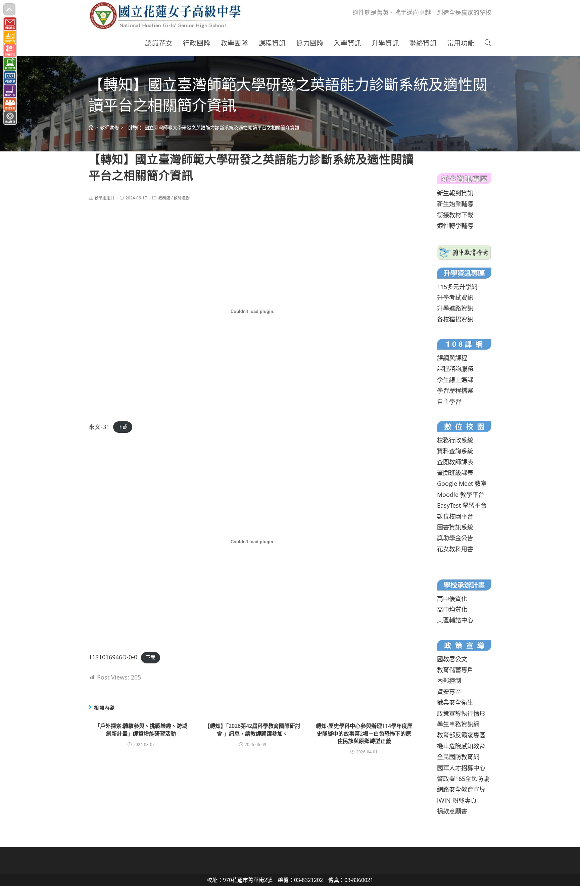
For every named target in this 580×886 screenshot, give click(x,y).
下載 (122, 427)
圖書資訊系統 (455, 527)
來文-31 (99, 427)
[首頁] (91, 127)
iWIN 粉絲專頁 (457, 800)
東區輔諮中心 (455, 620)
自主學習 (449, 402)
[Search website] (488, 43)
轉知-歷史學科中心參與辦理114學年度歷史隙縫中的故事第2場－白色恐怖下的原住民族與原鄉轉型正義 (364, 733)
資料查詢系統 (455, 451)
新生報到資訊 (455, 193)
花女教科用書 (455, 549)
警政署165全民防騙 (463, 779)
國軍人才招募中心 (461, 768)
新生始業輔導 (455, 204)
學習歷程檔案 (455, 390)
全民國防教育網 (458, 757)
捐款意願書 (452, 811)
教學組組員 (104, 198)
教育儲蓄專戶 (455, 670)
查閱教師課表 (455, 462)
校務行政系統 (455, 440)
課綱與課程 (452, 358)
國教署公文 (452, 659)
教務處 (164, 198)
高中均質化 (452, 609)
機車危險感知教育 (461, 746)
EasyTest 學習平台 (462, 505)
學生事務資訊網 (458, 724)
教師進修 (182, 198)
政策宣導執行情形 (461, 713)
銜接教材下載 (455, 215)
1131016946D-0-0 (113, 657)
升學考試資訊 (455, 297)
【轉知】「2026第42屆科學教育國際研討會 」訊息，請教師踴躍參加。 (252, 729)
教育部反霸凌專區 (461, 735)
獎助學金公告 (455, 538)
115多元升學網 (457, 287)
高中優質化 (452, 599)
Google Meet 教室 (462, 483)
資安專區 (449, 692)
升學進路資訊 (455, 308)
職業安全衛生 (455, 702)
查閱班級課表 (455, 473)
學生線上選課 (455, 380)
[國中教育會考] (464, 251)
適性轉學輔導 (455, 226)
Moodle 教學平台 (460, 495)
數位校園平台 (455, 516)
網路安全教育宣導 (461, 789)
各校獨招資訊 (455, 319)
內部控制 (449, 681)
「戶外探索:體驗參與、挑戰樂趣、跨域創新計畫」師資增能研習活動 (141, 729)
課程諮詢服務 (455, 369)
